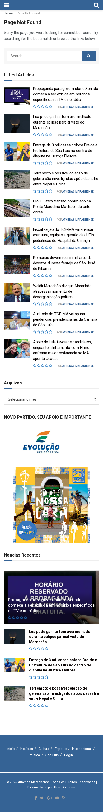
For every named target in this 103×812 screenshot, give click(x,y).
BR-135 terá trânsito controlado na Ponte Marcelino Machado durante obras (62, 207)
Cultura (44, 749)
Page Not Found (28, 13)
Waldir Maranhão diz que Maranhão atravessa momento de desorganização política (62, 291)
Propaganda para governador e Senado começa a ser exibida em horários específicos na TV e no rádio (65, 94)
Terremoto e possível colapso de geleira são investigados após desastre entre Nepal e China (65, 178)
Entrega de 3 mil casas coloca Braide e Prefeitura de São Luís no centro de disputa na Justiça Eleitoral (65, 150)
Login (68, 755)
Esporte (61, 749)
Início (11, 749)
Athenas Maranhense (78, 107)
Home (8, 13)
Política (34, 755)
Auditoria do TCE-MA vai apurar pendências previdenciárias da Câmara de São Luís (65, 319)
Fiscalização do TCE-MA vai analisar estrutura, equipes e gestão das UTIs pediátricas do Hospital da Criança (63, 235)
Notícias (26, 749)
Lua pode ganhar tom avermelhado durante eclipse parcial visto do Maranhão (62, 122)
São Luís (52, 755)
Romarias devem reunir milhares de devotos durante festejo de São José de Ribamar (64, 263)
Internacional (82, 749)
